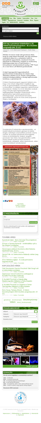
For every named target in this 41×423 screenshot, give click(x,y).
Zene (10, 18)
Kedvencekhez (9, 3)
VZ (8, 22)
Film (14, 18)
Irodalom (26, 20)
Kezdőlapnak (6, 3)
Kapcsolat (21, 415)
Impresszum (6, 413)
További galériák (31, 366)
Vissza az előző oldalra (9, 36)
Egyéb (4, 22)
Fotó (36, 18)
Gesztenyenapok (17, 300)
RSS (3, 3)
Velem (13, 302)
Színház (19, 18)
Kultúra (15, 241)
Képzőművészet (12, 20)
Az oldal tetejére (20, 207)
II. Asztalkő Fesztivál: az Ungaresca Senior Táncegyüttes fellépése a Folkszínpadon (17, 285)
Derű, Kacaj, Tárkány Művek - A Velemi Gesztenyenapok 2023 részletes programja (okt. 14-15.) (20, 291)
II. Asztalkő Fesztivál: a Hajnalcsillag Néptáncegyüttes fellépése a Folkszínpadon (17, 280)
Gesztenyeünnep (30, 300)
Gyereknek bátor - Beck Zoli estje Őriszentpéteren (19, 240)
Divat (31, 20)
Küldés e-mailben (20, 205)
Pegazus (36, 20)
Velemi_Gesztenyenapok (24, 302)
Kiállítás (4, 20)
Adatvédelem (25, 413)
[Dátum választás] (36, 311)
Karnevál (19, 20)
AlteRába (21, 22)
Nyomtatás (20, 204)
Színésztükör (25, 18)
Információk (35, 413)
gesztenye (7, 300)
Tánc (32, 18)
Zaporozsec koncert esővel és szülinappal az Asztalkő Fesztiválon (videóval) (17, 274)
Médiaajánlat (16, 413)
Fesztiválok (5, 18)
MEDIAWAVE (14, 22)
